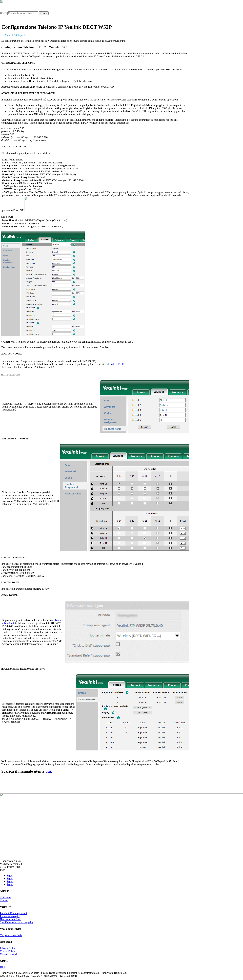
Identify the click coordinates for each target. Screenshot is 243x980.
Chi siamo (5, 897)
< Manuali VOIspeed (14, 35)
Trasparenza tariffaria (11, 935)
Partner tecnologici (10, 916)
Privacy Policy (7, 948)
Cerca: (3, 13)
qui (48, 771)
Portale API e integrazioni (13, 913)
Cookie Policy (7, 951)
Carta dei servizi (8, 954)
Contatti (4, 900)
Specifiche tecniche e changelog (16, 922)
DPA (2, 967)
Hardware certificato (10, 919)
